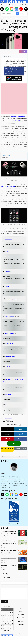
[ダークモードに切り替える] (2, 18)
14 (7, 618)
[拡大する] (25, 163)
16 (10, 618)
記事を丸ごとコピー (21, 448)
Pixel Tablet (8, 366)
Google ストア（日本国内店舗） (18, 116)
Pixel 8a (7, 286)
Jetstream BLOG (11, 478)
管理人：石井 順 (20, 478)
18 (1, 621)
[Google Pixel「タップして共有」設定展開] (22, 567)
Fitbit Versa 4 (8, 404)
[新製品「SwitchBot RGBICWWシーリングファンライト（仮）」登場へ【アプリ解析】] (22, 533)
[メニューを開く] (1, 5)
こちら (10, 73)
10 (12, 615)
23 (10, 621)
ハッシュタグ (17, 456)
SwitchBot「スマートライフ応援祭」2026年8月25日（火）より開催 (8, 543)
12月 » (8, 630)
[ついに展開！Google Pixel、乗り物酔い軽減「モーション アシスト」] (22, 560)
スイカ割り (16, 523)
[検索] (17, 13)
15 (8, 618)
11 (1, 618)
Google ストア (8, 418)
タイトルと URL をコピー (7, 449)
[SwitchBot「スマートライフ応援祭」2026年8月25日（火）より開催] (22, 543)
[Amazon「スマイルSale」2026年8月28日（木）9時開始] (22, 553)
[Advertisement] (14, 98)
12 (3, 618)
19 (3, 621)
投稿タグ (3, 456)
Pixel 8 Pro (7, 271)
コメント (3, 586)
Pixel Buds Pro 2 (9, 343)
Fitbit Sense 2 (8, 394)
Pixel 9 (6, 251)
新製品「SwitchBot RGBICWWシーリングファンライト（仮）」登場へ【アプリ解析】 (8, 533)
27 (5, 627)
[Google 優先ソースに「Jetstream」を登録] (14, 80)
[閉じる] (22, 71)
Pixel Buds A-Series (10, 356)
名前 (2, 580)
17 (12, 618)
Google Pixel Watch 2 (10, 333)
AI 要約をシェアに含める (11, 424)
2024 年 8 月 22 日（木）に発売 (8, 186)
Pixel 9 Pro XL (8, 239)
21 (7, 621)
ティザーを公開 (16, 120)
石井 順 (3, 473)
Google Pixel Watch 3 (10, 299)
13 (5, 618)
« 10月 (5, 630)
